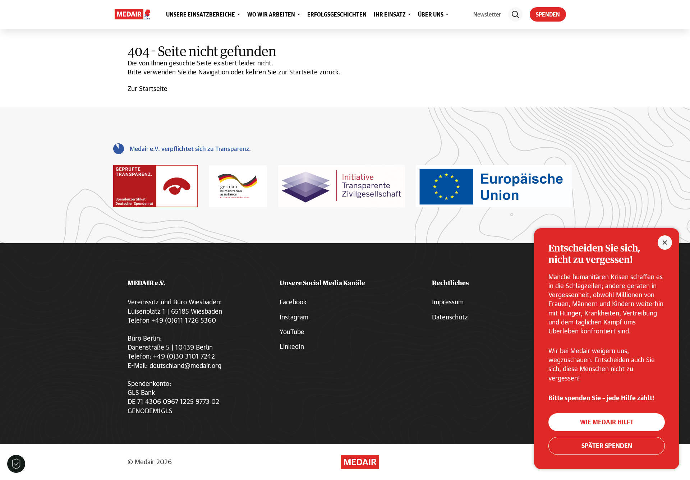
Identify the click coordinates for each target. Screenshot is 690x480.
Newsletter (487, 14)
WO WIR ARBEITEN (271, 14)
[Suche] (515, 14)
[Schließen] (665, 242)
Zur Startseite (147, 88)
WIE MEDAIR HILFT (607, 422)
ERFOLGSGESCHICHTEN (337, 14)
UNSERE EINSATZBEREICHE (200, 14)
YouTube (292, 332)
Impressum (448, 302)
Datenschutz (450, 317)
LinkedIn (292, 346)
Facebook (293, 302)
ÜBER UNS (430, 14)
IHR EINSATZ (390, 14)
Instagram (294, 317)
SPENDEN (548, 14)
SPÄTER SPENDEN (606, 445)
